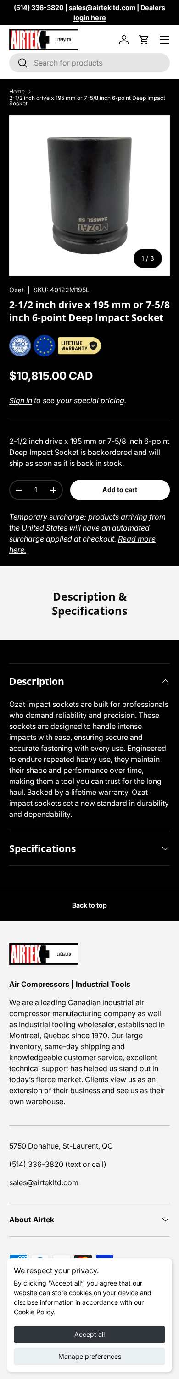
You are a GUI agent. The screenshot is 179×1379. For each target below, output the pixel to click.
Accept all (89, 1334)
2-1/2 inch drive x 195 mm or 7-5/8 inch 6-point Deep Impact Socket (87, 100)
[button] (144, 40)
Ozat (16, 290)
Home (17, 91)
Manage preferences (89, 1356)
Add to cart (119, 489)
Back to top (89, 905)
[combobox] (89, 62)
